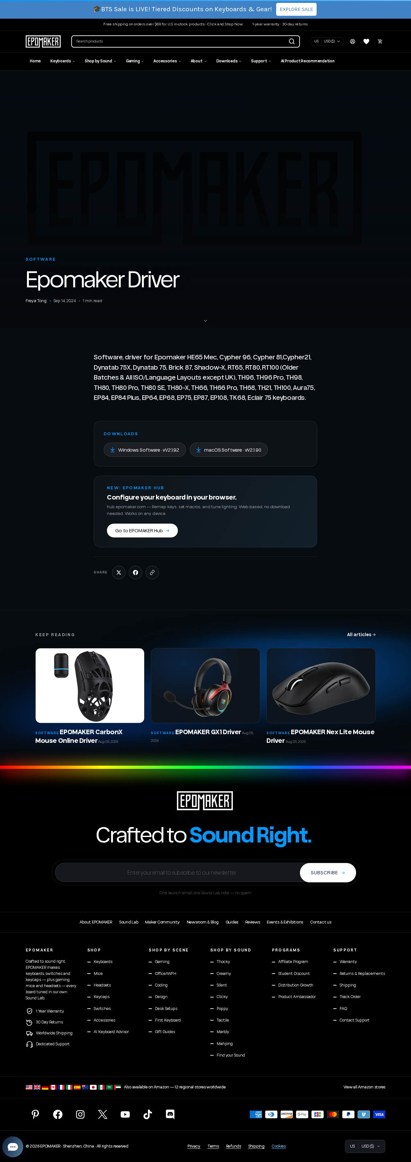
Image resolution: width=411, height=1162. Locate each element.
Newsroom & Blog (203, 922)
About (197, 61)
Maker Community (162, 922)
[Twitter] (102, 1114)
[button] (185, 41)
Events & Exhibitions (285, 922)
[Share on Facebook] (135, 572)
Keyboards (60, 61)
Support (259, 61)
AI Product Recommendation (308, 61)
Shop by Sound (98, 61)
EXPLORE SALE (296, 9)
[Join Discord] (170, 1114)
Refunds (233, 1146)
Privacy (194, 1146)
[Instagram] (80, 1114)
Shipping (256, 1146)
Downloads (227, 61)
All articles (361, 634)
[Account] (352, 41)
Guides (232, 922)
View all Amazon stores (364, 1087)
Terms (213, 1146)
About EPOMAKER (96, 922)
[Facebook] (57, 1114)
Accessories (165, 61)
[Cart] (380, 41)
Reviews (252, 922)
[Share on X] (119, 572)
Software (41, 259)
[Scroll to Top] (398, 1127)
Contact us (320, 922)
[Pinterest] (35, 1114)
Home (35, 61)
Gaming (133, 61)
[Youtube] (125, 1114)
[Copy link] (152, 572)
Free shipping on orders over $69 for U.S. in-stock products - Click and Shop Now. (173, 24)
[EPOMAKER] (205, 800)
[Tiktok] (147, 1114)
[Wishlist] (366, 41)
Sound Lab (128, 922)
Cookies (279, 1146)
